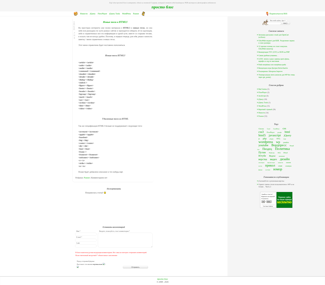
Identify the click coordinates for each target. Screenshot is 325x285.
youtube (263, 145)
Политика (282, 149)
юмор (277, 169)
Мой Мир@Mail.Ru (90, 50)
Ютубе (262, 155)
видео (273, 159)
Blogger (85, 58)
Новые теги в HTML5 (115, 22)
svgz (284, 139)
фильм (260, 170)
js (259, 139)
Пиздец (267, 148)
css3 (261, 131)
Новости (84, 14)
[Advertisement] (276, 224)
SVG (278, 139)
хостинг (267, 170)
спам (280, 166)
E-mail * (79, 237)
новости (280, 162)
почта (260, 166)
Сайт (78, 243)
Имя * (78, 231)
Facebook (86, 41)
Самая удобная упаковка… (268, 55)
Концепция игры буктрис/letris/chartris (273, 68)
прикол (270, 165)
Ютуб (285, 153)
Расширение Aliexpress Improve (270, 71)
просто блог (162, 7)
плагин (288, 162)
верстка (262, 159)
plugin (271, 139)
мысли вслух (271, 162)
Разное (136, 14)
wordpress (265, 142)
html (287, 131)
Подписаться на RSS (278, 14)
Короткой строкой (265, 109)
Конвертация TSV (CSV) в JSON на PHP (274, 52)
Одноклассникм (89, 47)
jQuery (92, 14)
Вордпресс (279, 145)
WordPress (126, 14)
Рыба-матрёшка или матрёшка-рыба (272, 65)
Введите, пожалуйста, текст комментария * (114, 231)
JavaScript (262, 96)
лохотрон (261, 162)
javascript (275, 135)
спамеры (288, 166)
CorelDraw (276, 129)
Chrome (261, 129)
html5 (262, 135)
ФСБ (279, 153)
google (280, 132)
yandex (286, 142)
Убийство (272, 153)
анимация (282, 156)
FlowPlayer (102, 14)
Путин (262, 152)
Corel (268, 129)
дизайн (285, 159)
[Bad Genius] (143, 15)
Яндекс (272, 156)
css (284, 128)
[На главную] (76, 15)
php (265, 138)
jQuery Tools (114, 14)
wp (278, 142)
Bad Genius (262, 89)
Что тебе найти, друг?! (278, 20)
